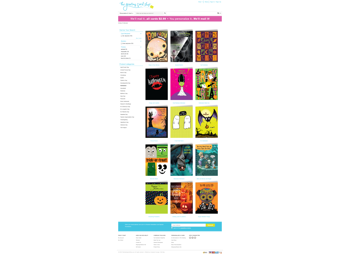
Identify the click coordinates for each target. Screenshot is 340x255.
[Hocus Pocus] (156, 122)
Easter (122, 77)
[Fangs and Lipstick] (156, 84)
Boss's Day (123, 72)
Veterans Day (124, 125)
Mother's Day (124, 93)
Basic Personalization (176, 244)
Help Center (138, 238)
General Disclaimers (158, 242)
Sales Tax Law (157, 240)
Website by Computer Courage (152, 252)
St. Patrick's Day (124, 112)
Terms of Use (157, 244)
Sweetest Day (124, 114)
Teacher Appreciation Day (127, 117)
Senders (123, 41)
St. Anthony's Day (125, 106)
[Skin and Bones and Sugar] (206, 160)
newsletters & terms (185, 228)
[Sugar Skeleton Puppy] (206, 198)
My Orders (120, 240)
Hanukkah (123, 88)
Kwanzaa (122, 91)
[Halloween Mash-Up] (206, 84)
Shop (172, 242)
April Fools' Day (124, 67)
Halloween (123, 85)
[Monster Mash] (156, 160)
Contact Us (138, 242)
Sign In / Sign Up (215, 2)
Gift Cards (138, 247)
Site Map (162, 252)
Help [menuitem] (199, 2)
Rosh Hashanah (124, 101)
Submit (210, 225)
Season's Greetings (125, 104)
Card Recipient (125, 34)
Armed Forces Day (125, 70)
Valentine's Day (124, 122)
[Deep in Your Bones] (156, 46)
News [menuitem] (206, 2)
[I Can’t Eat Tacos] (181, 122)
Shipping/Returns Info (141, 244)
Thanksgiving (124, 119)
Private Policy (157, 247)
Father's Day (123, 80)
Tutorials (138, 240)
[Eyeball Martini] (181, 46)
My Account (121, 238)
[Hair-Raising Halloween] (181, 84)
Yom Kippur (123, 127)
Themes (123, 47)
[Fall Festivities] (206, 46)
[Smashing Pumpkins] (156, 198)
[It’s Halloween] (206, 122)
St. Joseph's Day (124, 109)
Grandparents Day (125, 83)
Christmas (123, 75)
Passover (122, 98)
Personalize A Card (126, 13)
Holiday (120, 23)
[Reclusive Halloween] (181, 160)
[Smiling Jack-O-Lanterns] (181, 198)
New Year (122, 96)
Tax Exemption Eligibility (159, 238)
